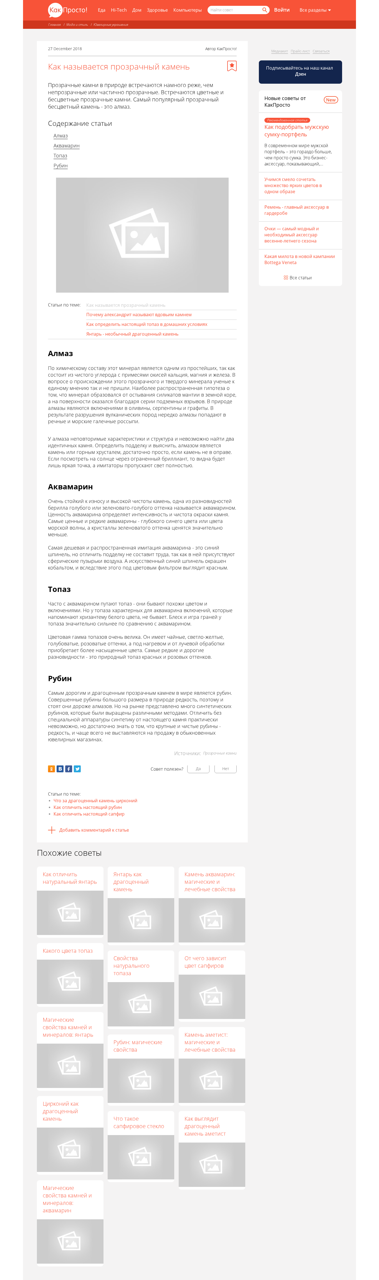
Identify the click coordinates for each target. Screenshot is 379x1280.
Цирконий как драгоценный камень (61, 1111)
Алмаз (61, 135)
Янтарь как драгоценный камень (131, 881)
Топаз (60, 155)
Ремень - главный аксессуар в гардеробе (296, 210)
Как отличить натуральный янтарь (70, 877)
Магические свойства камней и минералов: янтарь (68, 1027)
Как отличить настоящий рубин (88, 807)
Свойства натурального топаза (131, 965)
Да (198, 768)
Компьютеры (187, 10)
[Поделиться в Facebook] (68, 768)
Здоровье (157, 10)
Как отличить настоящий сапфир (89, 814)
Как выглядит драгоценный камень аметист (205, 1126)
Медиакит (279, 50)
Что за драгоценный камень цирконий (95, 801)
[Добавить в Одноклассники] (51, 768)
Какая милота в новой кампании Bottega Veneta (299, 259)
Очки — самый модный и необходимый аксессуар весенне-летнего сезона (291, 235)
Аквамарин (67, 145)
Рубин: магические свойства (137, 1045)
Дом (137, 10)
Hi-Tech (119, 10)
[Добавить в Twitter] (77, 768)
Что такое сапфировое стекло (138, 1122)
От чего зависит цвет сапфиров (205, 961)
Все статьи (301, 278)
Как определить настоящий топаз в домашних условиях (146, 324)
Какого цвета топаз (68, 950)
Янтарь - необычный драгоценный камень (132, 334)
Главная (54, 24)
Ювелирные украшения (111, 24)
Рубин (61, 165)
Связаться (321, 50)
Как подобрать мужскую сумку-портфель (296, 130)
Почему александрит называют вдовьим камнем (139, 314)
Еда (101, 10)
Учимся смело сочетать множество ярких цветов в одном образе (293, 185)
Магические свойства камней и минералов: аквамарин (67, 1199)
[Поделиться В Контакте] (60, 768)
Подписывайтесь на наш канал (300, 71)
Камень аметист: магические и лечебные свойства (210, 1042)
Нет (225, 768)
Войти (282, 9)
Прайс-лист (300, 50)
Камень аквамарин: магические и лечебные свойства (210, 881)
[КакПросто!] (67, 10)
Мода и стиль (77, 24)
